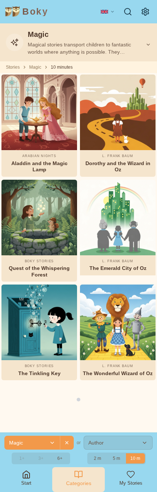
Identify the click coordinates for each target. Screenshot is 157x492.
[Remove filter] (67, 443)
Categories (78, 483)
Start (26, 483)
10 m (135, 458)
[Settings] (145, 11)
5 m (116, 458)
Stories (13, 67)
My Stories (130, 483)
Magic (35, 67)
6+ (59, 458)
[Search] (127, 11)
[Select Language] (108, 12)
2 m (97, 458)
